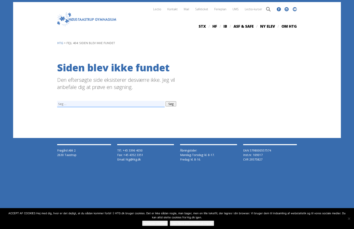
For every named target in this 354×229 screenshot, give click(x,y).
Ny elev (267, 26)
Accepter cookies (155, 223)
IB (225, 26)
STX (202, 26)
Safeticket (201, 9)
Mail (186, 9)
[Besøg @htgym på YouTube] (294, 8)
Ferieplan (220, 9)
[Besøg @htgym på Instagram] (287, 9)
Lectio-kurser (253, 9)
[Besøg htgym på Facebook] (279, 9)
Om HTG (289, 26)
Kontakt (172, 9)
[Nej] (349, 218)
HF (214, 26)
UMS (236, 9)
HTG (60, 43)
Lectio (157, 9)
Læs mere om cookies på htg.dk (191, 223)
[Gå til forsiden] (87, 28)
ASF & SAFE (244, 26)
